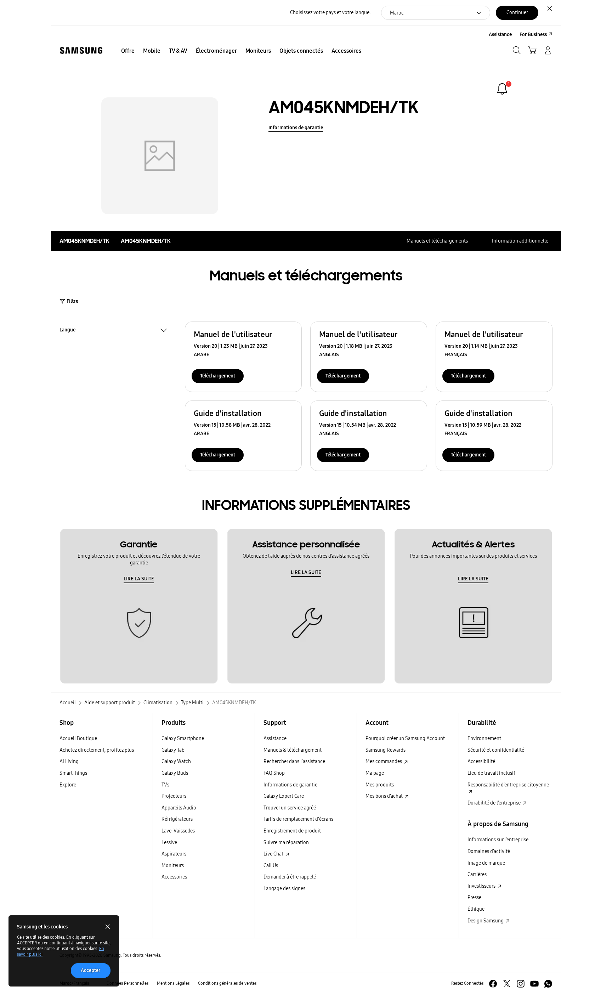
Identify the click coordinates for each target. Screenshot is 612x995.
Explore (68, 785)
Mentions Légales (173, 983)
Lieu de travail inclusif (491, 773)
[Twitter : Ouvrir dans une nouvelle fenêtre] (507, 983)
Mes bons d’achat (385, 796)
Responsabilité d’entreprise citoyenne (508, 785)
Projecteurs (174, 796)
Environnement (484, 738)
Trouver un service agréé (290, 808)
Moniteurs (173, 866)
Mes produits (380, 785)
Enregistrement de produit (292, 831)
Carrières (477, 874)
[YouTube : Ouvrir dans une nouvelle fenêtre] (534, 983)
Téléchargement (217, 376)
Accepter (91, 970)
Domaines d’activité (489, 851)
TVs (165, 785)
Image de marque (486, 863)
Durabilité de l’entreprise (495, 803)
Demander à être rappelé (290, 877)
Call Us (271, 866)
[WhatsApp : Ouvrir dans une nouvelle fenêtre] (548, 983)
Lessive (169, 843)
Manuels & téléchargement (293, 750)
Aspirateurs (174, 854)
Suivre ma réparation (286, 843)
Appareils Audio (179, 808)
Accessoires (174, 877)
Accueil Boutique (78, 738)
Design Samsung (486, 921)
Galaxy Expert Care (284, 796)
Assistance (275, 738)
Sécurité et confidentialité (496, 750)
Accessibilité (481, 761)
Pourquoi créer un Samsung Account (405, 738)
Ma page (375, 773)
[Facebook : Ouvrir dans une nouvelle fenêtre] (493, 983)
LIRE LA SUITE (139, 579)
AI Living (69, 761)
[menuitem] (128, 51)
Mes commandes (384, 761)
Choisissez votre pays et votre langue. (330, 13)
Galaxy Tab (173, 750)
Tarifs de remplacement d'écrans (298, 819)
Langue (67, 331)
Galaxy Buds (175, 773)
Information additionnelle (520, 241)
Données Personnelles (127, 983)
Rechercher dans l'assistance (294, 761)
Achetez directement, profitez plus (97, 750)
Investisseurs (482, 886)
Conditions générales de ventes (227, 983)
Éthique (476, 909)
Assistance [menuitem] (500, 35)
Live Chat (274, 854)
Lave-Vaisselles (178, 831)
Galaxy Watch (176, 761)
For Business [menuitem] (533, 35)
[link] (502, 89)
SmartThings (73, 773)
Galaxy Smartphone (183, 738)
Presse (474, 897)
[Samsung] (81, 50)
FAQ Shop (274, 773)
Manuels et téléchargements (437, 241)
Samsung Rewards (386, 750)
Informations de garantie (295, 128)
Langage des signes (284, 889)
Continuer (517, 13)
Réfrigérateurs (177, 819)
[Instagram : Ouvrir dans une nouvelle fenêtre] (520, 983)
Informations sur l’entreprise (498, 840)
